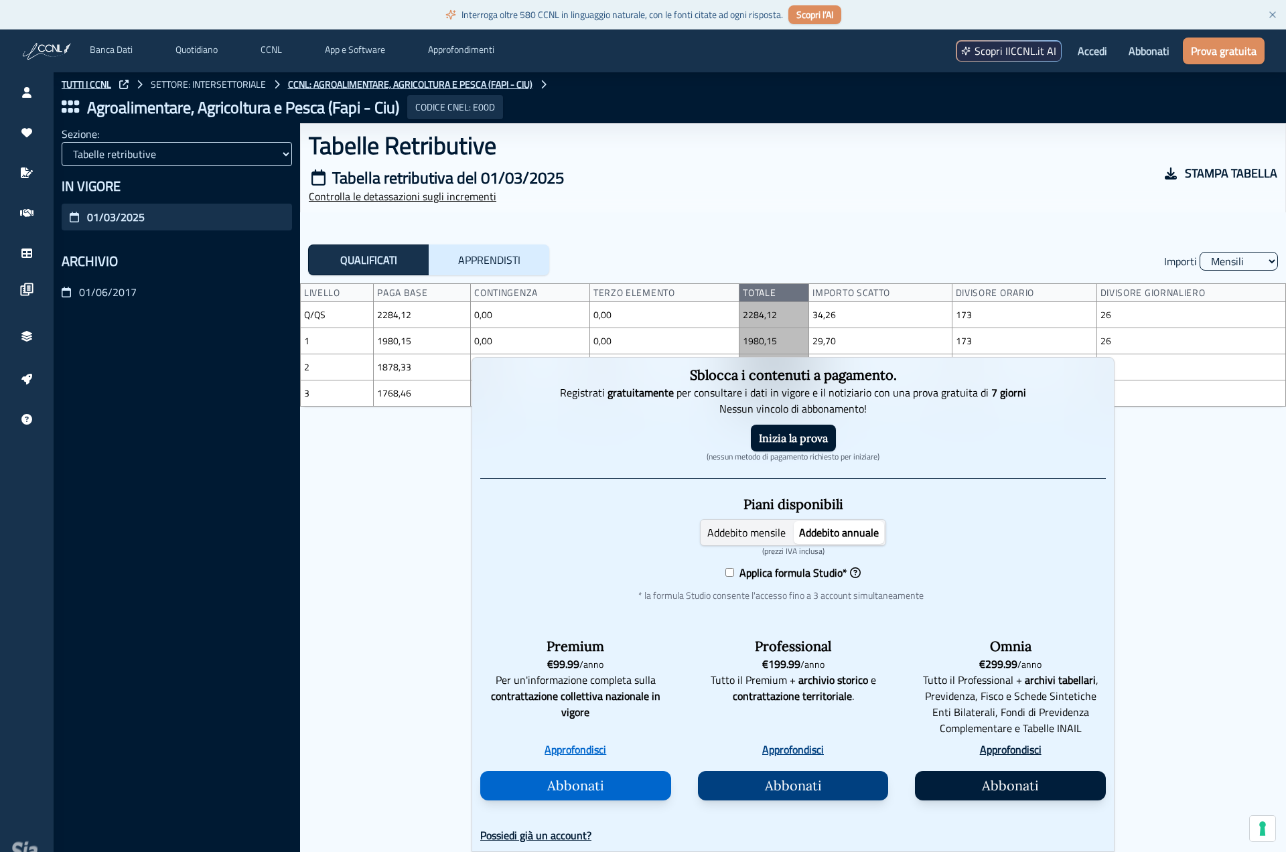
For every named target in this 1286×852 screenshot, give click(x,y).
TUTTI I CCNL (86, 84)
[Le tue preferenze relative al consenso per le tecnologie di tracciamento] (1262, 828)
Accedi (1092, 51)
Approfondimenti (461, 49)
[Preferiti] (27, 133)
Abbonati (1149, 51)
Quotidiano (196, 49)
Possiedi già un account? (535, 835)
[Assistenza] (27, 419)
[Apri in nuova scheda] (124, 84)
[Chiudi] (1273, 15)
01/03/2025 (116, 217)
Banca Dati (111, 49)
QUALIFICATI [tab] (368, 260)
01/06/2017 (108, 292)
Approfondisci (575, 749)
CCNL (271, 49)
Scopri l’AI (814, 14)
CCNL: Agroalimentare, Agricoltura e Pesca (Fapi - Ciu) (410, 84)
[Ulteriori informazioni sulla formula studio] (855, 573)
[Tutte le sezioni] (70, 107)
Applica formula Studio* (790, 573)
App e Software (355, 49)
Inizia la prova (793, 438)
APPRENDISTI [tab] (489, 260)
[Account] (27, 92)
